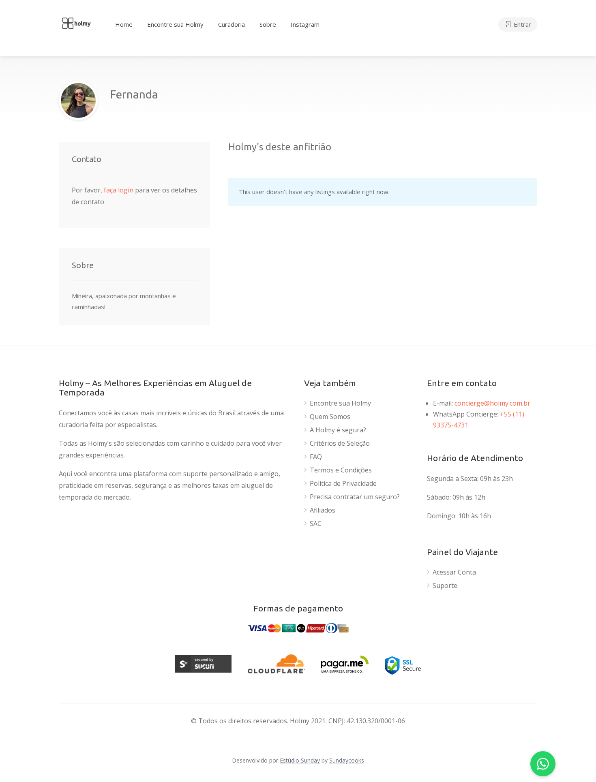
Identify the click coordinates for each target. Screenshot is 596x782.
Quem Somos (330, 416)
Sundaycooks (346, 760)
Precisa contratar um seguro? (355, 497)
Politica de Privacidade (343, 483)
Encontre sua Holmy (175, 24)
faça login (119, 190)
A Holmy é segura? (338, 430)
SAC (316, 523)
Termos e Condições (341, 470)
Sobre (267, 24)
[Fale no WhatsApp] (542, 763)
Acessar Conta (454, 572)
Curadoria (231, 24)
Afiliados (322, 510)
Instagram (305, 24)
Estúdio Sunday (300, 760)
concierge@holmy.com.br (492, 403)
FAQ (316, 457)
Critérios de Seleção (340, 443)
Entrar (521, 24)
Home (124, 24)
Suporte (445, 585)
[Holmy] (76, 22)
